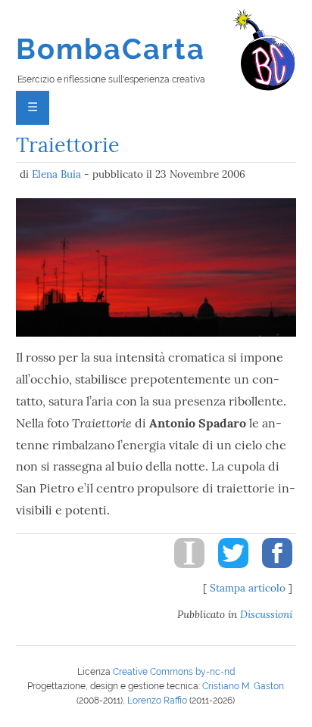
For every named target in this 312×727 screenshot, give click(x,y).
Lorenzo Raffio (157, 700)
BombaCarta (111, 49)
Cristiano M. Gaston (243, 686)
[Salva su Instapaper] (184, 572)
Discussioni (266, 614)
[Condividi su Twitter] (227, 572)
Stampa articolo (247, 588)
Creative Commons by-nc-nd (174, 671)
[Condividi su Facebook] (271, 572)
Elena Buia (56, 174)
